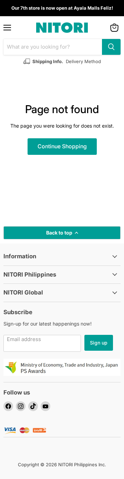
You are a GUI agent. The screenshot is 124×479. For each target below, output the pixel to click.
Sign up (98, 343)
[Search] (111, 47)
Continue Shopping (62, 146)
